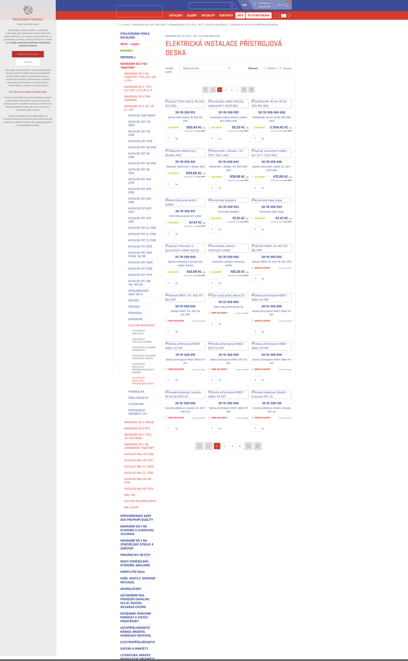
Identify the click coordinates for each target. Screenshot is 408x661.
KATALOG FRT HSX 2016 (139, 200)
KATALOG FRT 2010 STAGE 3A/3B (140, 254)
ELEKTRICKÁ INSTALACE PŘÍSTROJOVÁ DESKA (143, 381)
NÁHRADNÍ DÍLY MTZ (137, 428)
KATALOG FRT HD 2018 (139, 155)
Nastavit (28, 62)
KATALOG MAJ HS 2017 (138, 460)
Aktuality (208, 15)
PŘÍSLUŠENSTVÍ (138, 398)
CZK (244, 5)
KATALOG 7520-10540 (141, 115)
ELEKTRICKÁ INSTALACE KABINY (142, 340)
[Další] (244, 90)
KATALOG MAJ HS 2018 (138, 454)
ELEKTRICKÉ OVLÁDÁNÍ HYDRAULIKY (144, 349)
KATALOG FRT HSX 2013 (139, 210)
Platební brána (259, 15)
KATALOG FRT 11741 (140, 275)
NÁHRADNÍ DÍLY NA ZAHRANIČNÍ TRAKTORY (139, 446)
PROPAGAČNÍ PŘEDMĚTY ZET (137, 412)
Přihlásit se (264, 3)
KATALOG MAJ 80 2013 (138, 488)
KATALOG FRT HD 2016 (142, 163)
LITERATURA (136, 404)
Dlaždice (271, 68)
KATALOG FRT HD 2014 (139, 171)
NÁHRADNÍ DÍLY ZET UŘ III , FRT (139, 108)
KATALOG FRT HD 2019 (142, 147)
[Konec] (251, 90)
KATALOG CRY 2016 (140, 141)
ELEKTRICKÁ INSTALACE (138, 332)
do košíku (189, 138)
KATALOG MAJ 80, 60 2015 (137, 480)
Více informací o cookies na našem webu (28, 91)
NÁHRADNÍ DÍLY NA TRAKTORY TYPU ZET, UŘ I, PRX (139, 77)
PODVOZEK (135, 313)
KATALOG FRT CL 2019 (142, 228)
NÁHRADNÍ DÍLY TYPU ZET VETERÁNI (137, 436)
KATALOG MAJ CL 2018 (138, 473)
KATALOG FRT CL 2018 (142, 234)
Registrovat (265, 6)
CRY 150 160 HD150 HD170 (140, 501)
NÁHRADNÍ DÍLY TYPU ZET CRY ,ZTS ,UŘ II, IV (138, 88)
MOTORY (133, 300)
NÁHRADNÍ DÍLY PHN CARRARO (137, 98)
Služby (192, 15)
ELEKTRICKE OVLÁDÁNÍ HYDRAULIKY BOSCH (144, 357)
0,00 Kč (282, 4)
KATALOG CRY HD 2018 (139, 133)
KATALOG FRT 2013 (140, 246)
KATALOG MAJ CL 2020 (138, 466)
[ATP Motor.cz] (139, 11)
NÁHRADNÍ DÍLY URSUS (139, 422)
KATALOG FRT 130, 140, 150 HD (139, 282)
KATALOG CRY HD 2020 (139, 123)
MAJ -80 (129, 495)
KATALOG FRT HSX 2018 (139, 190)
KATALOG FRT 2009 (140, 262)
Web (240, 15)
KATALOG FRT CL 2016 (142, 240)
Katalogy (175, 15)
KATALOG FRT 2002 (140, 268)
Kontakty (226, 15)
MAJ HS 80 (131, 507)
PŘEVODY (134, 307)
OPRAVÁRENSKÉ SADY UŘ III (138, 292)
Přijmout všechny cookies (28, 54)
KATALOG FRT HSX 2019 (139, 181)
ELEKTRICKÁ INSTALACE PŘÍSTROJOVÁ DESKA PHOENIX (143, 368)
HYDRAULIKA (136, 391)
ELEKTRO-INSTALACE (141, 325)
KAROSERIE (135, 319)
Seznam (287, 68)
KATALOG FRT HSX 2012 (139, 219)
